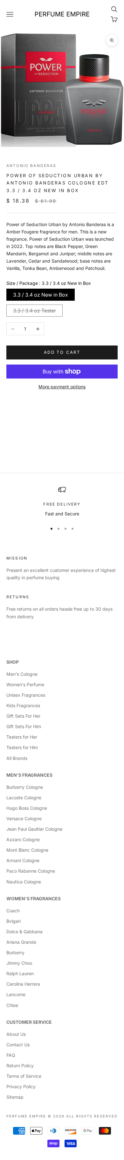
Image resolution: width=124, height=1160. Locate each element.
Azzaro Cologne (23, 839)
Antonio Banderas (31, 165)
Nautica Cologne (23, 881)
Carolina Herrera (23, 984)
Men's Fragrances (29, 775)
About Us (16, 1034)
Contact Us (18, 1044)
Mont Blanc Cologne (27, 850)
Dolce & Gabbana (24, 931)
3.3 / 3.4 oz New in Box (40, 295)
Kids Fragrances (23, 705)
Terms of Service (23, 1076)
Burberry (15, 952)
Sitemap (15, 1097)
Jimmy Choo (19, 963)
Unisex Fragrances (25, 695)
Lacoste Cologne (23, 797)
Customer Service (29, 1022)
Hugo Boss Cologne (26, 808)
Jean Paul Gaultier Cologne (34, 829)
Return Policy (20, 1065)
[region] (62, 501)
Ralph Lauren (20, 973)
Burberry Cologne (24, 787)
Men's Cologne (22, 674)
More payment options (62, 386)
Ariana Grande (21, 942)
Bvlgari (13, 921)
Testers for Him (22, 747)
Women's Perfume (25, 684)
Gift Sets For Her (23, 716)
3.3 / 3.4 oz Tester (34, 310)
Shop (12, 662)
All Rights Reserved (92, 1116)
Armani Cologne (22, 860)
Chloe (12, 1005)
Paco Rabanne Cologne (30, 871)
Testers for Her (21, 737)
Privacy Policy (21, 1086)
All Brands (16, 758)
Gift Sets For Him (23, 726)
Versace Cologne (24, 818)
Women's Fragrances (33, 898)
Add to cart (62, 352)
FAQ (10, 1055)
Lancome (15, 994)
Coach (13, 910)
